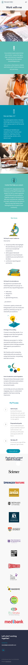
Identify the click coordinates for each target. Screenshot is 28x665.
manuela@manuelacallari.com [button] (9, 645)
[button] (26, 2)
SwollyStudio (8, 661)
